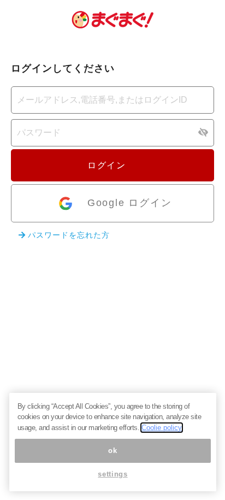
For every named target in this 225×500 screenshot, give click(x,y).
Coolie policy (161, 427)
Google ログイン (129, 202)
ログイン (108, 165)
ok (112, 450)
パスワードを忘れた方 (67, 235)
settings (112, 474)
